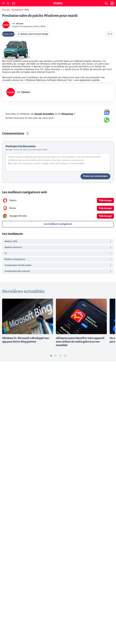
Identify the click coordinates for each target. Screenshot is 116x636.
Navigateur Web (20, 10)
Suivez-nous (8, 34)
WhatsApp (67, 114)
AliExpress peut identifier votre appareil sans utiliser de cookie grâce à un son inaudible (80, 342)
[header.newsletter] (13, 4)
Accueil (6, 10)
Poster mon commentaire (95, 176)
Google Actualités (44, 114)
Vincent (19, 24)
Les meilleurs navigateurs (58, 224)
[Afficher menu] (3, 3)
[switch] (106, 3)
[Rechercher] (8, 4)
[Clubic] (58, 3)
